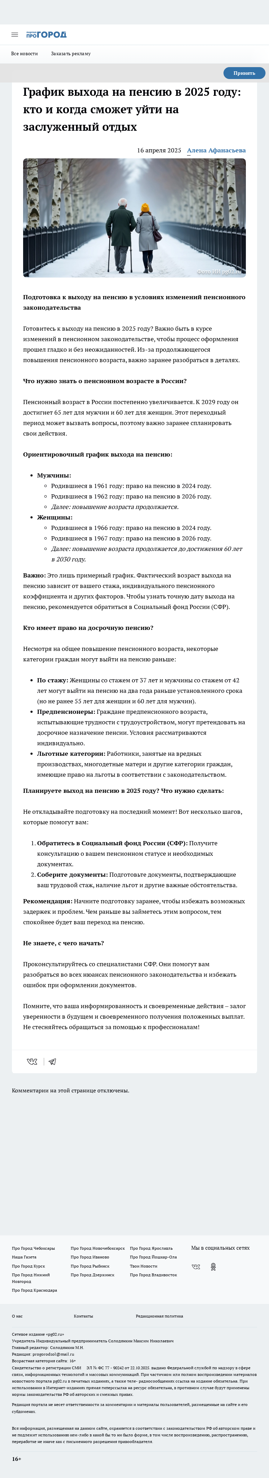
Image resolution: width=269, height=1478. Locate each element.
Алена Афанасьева (216, 150)
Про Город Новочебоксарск (98, 1248)
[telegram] (55, 1062)
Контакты (83, 1316)
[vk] (33, 1062)
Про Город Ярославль (151, 1248)
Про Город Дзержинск (92, 1274)
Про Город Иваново (90, 1257)
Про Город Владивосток (153, 1274)
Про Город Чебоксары (33, 1248)
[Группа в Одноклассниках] (213, 1267)
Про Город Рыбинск (90, 1266)
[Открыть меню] (14, 35)
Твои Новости (143, 1266)
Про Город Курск (28, 1266)
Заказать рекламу (71, 53)
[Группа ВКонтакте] (196, 1267)
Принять (244, 73)
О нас (17, 1316)
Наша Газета (24, 1257)
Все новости (24, 53)
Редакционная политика (159, 1316)
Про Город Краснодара (34, 1290)
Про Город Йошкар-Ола (153, 1257)
